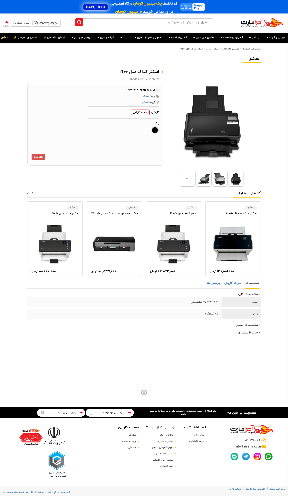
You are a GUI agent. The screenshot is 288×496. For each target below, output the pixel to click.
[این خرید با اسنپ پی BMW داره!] (144, 6)
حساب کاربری (128, 427)
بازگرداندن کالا (166, 435)
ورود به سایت (129, 441)
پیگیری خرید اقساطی (162, 460)
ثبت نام (132, 435)
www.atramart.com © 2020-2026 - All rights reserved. (39, 492)
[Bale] (234, 456)
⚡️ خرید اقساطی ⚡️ (54, 37)
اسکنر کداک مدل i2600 (191, 48)
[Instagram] (257, 456)
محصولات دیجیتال (251, 48)
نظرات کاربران (233, 283)
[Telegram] (246, 456)
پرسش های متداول (163, 453)
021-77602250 (48, 24)
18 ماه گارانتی (140, 112)
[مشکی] (155, 130)
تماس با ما (199, 435)
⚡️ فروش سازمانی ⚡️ (25, 37)
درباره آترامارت (196, 441)
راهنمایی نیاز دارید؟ (161, 427)
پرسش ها (213, 283)
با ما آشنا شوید (195, 427)
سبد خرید (131, 447)
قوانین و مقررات (165, 441)
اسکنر (216, 48)
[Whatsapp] (269, 456)
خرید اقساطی (166, 466)
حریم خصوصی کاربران (162, 447)
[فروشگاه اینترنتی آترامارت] (262, 29)
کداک (208, 48)
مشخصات (252, 283)
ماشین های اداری (230, 48)
